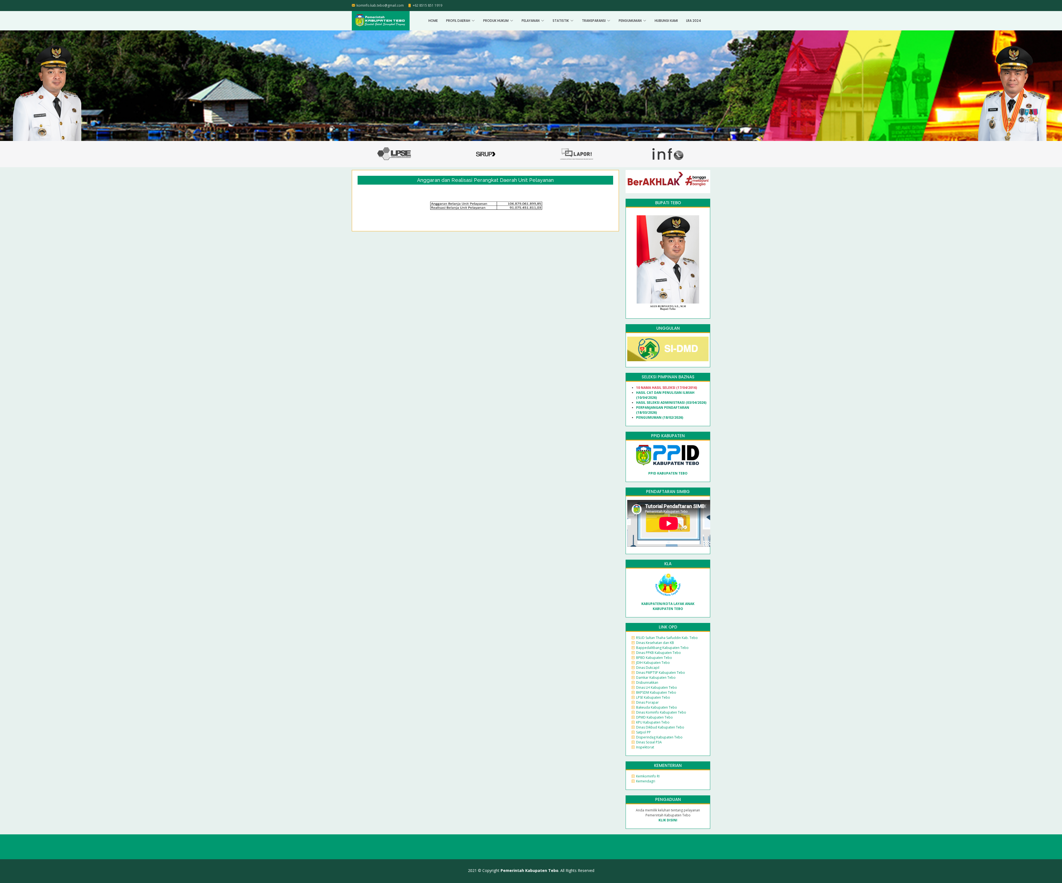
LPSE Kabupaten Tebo (653, 697)
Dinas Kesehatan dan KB (655, 642)
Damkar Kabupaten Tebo (656, 677)
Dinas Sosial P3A (649, 742)
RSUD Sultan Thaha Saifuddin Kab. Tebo (667, 637)
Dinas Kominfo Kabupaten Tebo (661, 712)
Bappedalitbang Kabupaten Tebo (662, 647)
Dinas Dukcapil (647, 667)
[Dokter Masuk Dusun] (668, 348)
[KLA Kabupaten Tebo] (668, 584)
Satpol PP (643, 732)
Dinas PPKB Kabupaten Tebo (658, 652)
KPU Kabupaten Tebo (653, 722)
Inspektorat (645, 747)
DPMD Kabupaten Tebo (654, 717)
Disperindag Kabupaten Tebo (659, 737)
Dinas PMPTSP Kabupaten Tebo (660, 672)
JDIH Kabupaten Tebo (653, 662)
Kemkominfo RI (648, 776)
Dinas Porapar (647, 702)
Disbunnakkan (647, 682)
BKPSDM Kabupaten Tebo (656, 692)
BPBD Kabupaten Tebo (654, 657)
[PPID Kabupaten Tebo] (668, 455)
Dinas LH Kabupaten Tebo (656, 687)
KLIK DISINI (667, 820)
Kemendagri (645, 781)
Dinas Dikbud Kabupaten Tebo (660, 727)
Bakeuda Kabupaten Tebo (656, 707)
